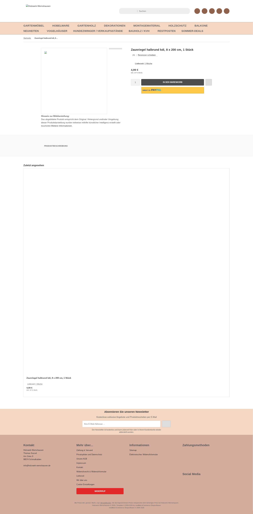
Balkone (201, 25)
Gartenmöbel (33, 25)
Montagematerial (146, 25)
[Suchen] (187, 11)
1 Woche (148, 64)
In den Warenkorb (172, 82)
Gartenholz (86, 25)
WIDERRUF (100, 491)
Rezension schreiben (147, 55)
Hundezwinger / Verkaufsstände (98, 30)
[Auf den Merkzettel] (209, 82)
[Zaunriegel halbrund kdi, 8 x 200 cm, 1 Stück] (126, 274)
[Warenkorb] (219, 11)
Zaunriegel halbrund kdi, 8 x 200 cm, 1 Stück (49, 378)
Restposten (167, 30)
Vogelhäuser (57, 30)
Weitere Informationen (61, 126)
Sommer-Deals (192, 30)
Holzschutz (177, 25)
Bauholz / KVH (139, 30)
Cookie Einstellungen (85, 484)
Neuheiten (31, 30)
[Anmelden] (204, 11)
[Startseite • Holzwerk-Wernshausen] (38, 6)
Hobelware (60, 25)
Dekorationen (114, 25)
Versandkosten (105, 503)
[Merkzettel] (212, 11)
